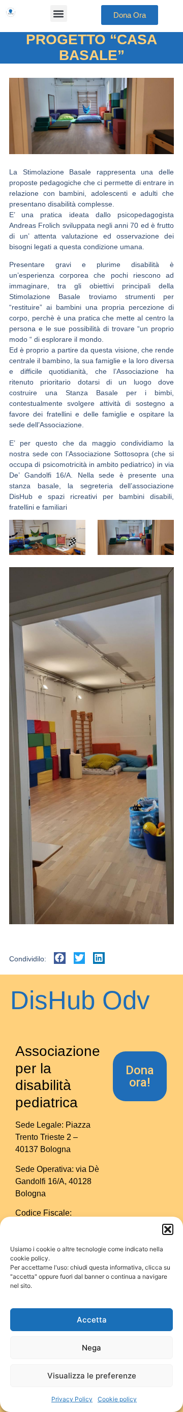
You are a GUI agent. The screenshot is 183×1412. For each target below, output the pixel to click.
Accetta (92, 1320)
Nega (91, 1347)
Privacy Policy (72, 1399)
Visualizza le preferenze (91, 1375)
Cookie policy (117, 1399)
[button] (168, 1229)
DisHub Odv (80, 1000)
